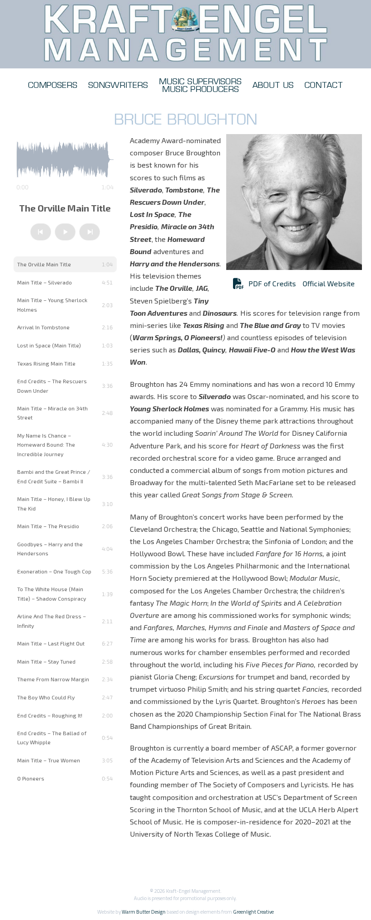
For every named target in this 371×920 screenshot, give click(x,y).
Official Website (329, 283)
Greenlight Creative (253, 911)
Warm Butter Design (144, 911)
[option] (65, 264)
